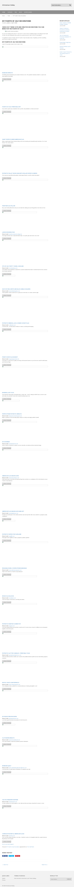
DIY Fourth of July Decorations (12, 846)
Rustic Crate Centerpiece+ (10, 682)
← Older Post (5, 864)
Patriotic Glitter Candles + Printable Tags (16, 653)
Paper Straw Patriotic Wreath (12, 413)
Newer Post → (45, 864)
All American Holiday (9, 885)
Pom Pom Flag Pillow (8, 205)
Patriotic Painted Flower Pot (11, 623)
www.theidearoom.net (13, 443)
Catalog (10, 12)
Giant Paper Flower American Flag (13, 139)
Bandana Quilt (6, 765)
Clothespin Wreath (8, 737)
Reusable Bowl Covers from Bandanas (14, 568)
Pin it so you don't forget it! (8, 844)
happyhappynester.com (14, 359)
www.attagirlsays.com (13, 513)
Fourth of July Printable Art (11, 106)
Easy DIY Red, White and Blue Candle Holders (16, 289)
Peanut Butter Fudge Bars (65, 42)
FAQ (16, 12)
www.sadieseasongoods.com (15, 570)
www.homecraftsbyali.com (14, 739)
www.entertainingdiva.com (14, 291)
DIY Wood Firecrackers (9, 716)
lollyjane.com (12, 625)
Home (3, 12)
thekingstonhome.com (13, 718)
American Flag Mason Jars (10, 475)
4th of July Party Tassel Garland (13, 266)
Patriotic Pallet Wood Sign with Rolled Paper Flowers (19, 173)
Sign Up (69, 879)
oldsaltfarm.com (12, 598)
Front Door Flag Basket (10, 357)
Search (3, 878)
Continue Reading (6, 79)
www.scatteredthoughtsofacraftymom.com (18, 767)
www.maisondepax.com (14, 477)
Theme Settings (33, 878)
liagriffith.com (12, 536)
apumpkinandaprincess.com (15, 655)
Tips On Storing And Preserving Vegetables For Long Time (65, 37)
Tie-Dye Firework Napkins (10, 799)
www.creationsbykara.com (14, 684)
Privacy (3, 880)
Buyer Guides (28, 12)
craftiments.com (12, 325)
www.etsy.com (12, 835)
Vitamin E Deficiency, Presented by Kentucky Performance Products (64, 30)
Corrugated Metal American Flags (13, 833)
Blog (20, 12)
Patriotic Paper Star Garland (11, 534)
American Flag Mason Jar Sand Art (13, 511)
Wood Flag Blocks (8, 596)
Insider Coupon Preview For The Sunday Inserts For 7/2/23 (66, 53)
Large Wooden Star (8, 232)
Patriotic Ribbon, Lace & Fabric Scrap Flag (15, 323)
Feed (9, 15)
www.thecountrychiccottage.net (15, 234)
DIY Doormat (6, 441)
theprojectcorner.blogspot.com (15, 415)
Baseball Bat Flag (8, 392)
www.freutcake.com (13, 801)
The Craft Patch (30, 846)
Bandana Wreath (7, 72)
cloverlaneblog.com (13, 268)
